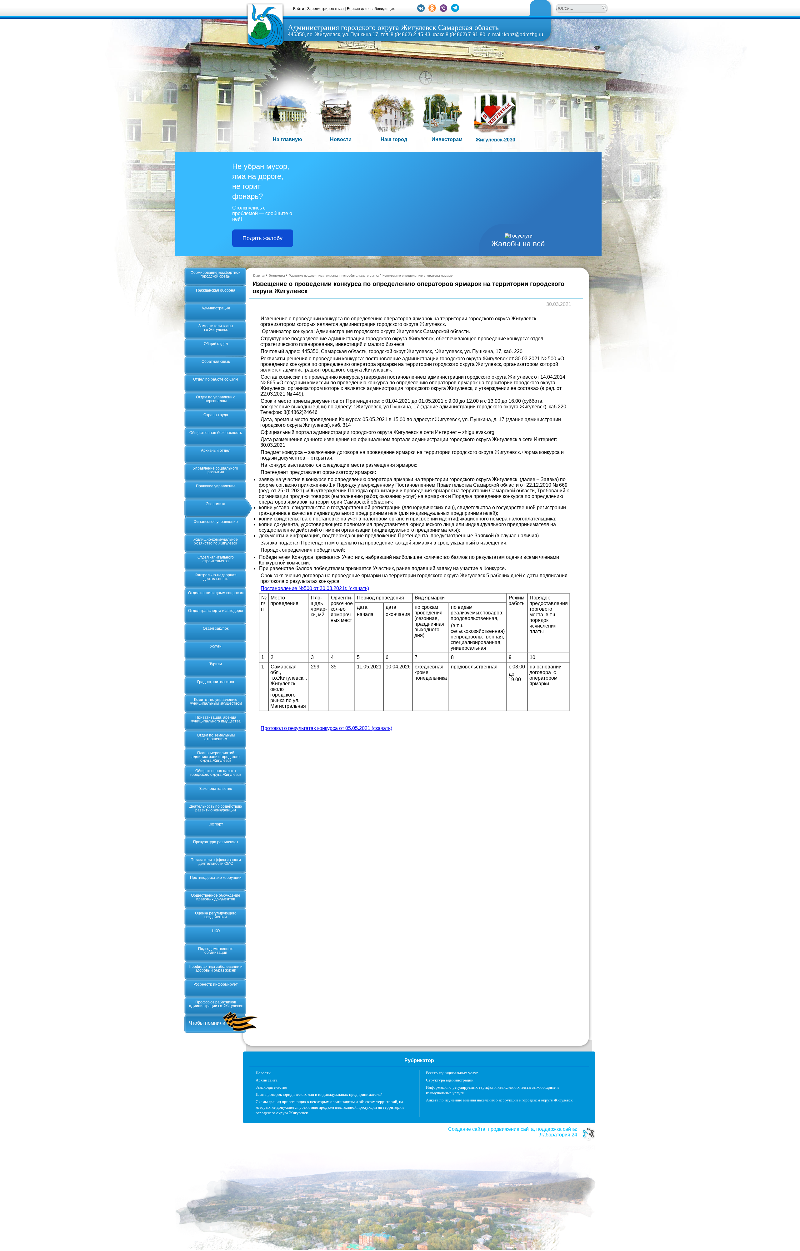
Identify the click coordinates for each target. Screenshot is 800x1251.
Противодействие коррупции (216, 877)
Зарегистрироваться (325, 9)
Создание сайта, (467, 1129)
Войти (298, 9)
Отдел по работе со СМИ (215, 379)
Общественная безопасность (215, 433)
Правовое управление (216, 486)
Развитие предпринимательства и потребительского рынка (334, 275)
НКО (216, 931)
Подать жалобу (262, 238)
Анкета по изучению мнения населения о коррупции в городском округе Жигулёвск (499, 1100)
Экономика (215, 504)
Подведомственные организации (215, 951)
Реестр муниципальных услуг (452, 1073)
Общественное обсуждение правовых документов (215, 897)
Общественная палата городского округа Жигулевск (215, 773)
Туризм (215, 664)
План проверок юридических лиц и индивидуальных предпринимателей (319, 1094)
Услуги (216, 646)
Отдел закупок (215, 628)
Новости (263, 1073)
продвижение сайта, (511, 1129)
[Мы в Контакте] (421, 10)
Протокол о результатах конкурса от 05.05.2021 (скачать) (326, 728)
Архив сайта (267, 1080)
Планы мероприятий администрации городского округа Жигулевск (216, 757)
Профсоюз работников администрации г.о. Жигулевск (215, 1004)
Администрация (216, 308)
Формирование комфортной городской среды (216, 274)
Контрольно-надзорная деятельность (216, 577)
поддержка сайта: (556, 1129)
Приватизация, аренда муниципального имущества (216, 719)
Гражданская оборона (215, 290)
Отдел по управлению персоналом (215, 399)
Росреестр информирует (215, 984)
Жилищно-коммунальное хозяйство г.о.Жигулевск (215, 541)
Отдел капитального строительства (216, 559)
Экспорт (215, 824)
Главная (259, 275)
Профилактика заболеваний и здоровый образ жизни (215, 968)
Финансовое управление (216, 522)
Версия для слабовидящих (371, 9)
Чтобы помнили (207, 1023)
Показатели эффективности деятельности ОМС (216, 862)
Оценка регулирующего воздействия (216, 915)
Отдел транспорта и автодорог (215, 610)
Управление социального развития (215, 470)
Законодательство (215, 788)
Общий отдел (216, 344)
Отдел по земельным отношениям (216, 737)
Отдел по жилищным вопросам (215, 593)
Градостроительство (215, 682)
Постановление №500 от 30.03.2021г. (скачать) (315, 588)
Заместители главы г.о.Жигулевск (215, 328)
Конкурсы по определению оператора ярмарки (417, 275)
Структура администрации (449, 1080)
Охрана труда (215, 415)
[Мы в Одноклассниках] (432, 10)
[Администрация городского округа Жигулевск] (265, 47)
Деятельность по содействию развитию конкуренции (215, 808)
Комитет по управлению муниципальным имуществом (216, 701)
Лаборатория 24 (558, 1134)
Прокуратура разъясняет (215, 842)
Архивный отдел (215, 450)
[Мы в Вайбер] (443, 10)
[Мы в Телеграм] (455, 10)
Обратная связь (216, 361)
